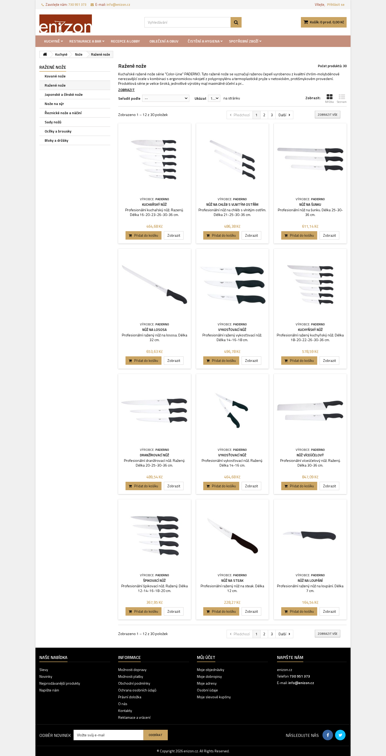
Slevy (43, 669)
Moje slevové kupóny (214, 697)
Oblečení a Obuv (163, 41)
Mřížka (329, 102)
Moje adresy (207, 683)
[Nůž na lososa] (155, 285)
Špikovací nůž (154, 580)
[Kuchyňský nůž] (310, 285)
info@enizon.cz (301, 682)
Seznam (342, 102)
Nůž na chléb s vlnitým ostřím (232, 204)
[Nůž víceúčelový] (310, 410)
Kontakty (125, 710)
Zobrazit (126, 89)
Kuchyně (52, 41)
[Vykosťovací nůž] (233, 285)
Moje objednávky (210, 669)
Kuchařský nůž (154, 204)
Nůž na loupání (310, 580)
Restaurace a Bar (85, 41)
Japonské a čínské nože (64, 94)
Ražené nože (55, 85)
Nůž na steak (232, 580)
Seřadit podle (129, 98)
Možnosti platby (130, 676)
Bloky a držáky (56, 140)
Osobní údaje (207, 690)
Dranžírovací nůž (154, 455)
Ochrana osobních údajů (137, 690)
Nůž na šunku (310, 204)
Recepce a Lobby (125, 41)
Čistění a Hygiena (204, 41)
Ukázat (200, 98)
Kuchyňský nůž (310, 329)
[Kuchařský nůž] (155, 160)
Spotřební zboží (243, 41)
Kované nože (55, 76)
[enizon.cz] (88, 23)
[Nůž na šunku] (310, 160)
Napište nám (49, 690)
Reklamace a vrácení (134, 717)
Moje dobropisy (209, 676)
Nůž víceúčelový (310, 455)
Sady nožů (53, 122)
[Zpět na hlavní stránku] (45, 54)
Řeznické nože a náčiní (63, 112)
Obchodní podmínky (134, 683)
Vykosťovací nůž (232, 329)
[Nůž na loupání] (310, 536)
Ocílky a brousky (58, 131)
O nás (122, 703)
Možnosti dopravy (132, 669)
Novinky (45, 676)
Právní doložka (129, 697)
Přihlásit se (336, 4)
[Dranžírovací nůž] (155, 410)
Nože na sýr (54, 103)
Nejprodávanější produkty (59, 683)
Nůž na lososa (154, 329)
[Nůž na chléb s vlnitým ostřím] (233, 160)
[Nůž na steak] (233, 536)
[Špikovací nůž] (155, 536)
